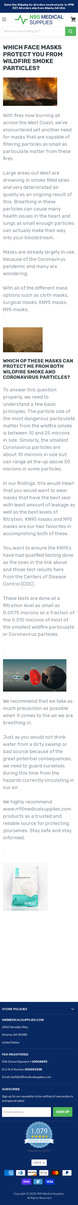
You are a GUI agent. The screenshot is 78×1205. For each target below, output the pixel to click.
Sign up (62, 1112)
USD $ (37, 1162)
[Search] (70, 31)
